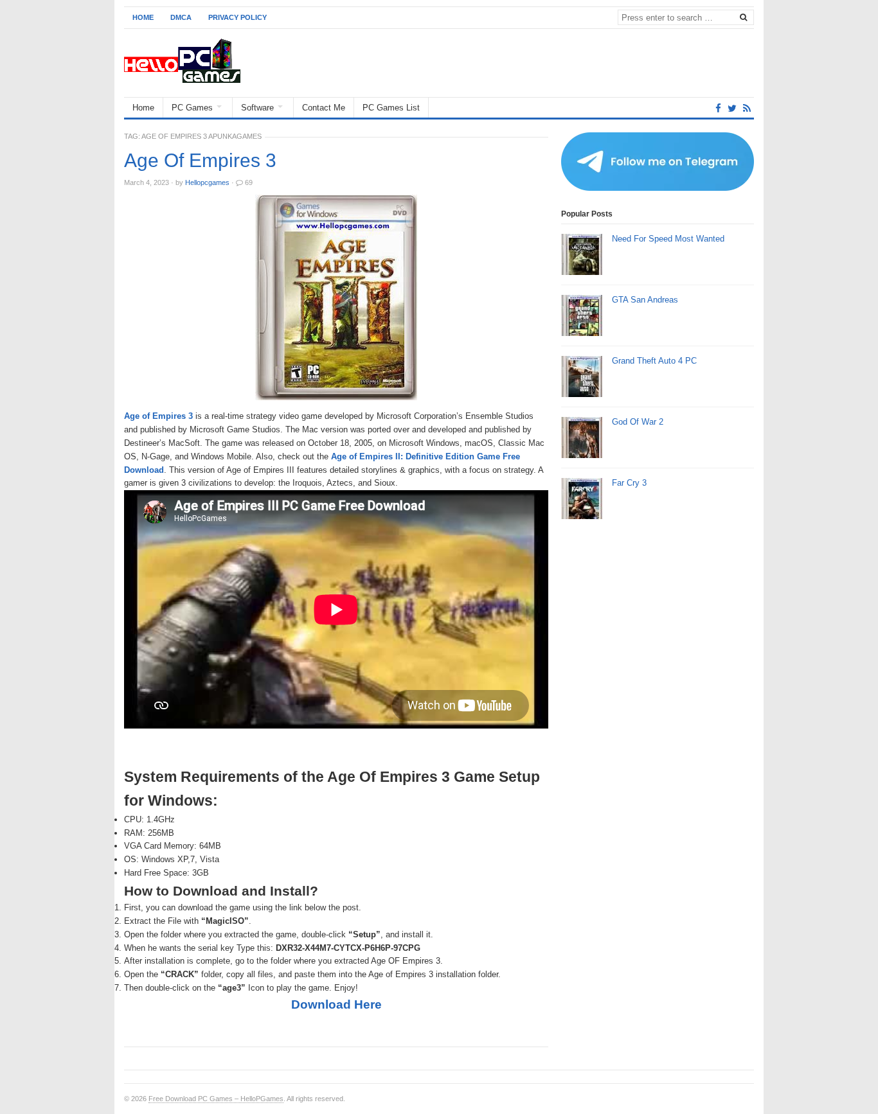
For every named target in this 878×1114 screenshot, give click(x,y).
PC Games (192, 107)
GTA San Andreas (645, 300)
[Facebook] (718, 108)
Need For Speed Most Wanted (668, 238)
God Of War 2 (637, 422)
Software (257, 107)
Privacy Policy (237, 17)
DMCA (181, 17)
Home (143, 17)
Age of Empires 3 (158, 416)
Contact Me (323, 107)
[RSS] (747, 108)
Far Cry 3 (629, 483)
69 (249, 182)
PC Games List (391, 107)
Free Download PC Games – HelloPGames (215, 1098)
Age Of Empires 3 (200, 160)
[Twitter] (732, 108)
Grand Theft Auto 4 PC (654, 361)
